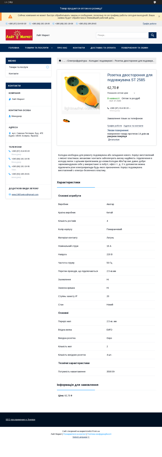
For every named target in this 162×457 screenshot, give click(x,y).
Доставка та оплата (103, 48)
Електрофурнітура (77, 61)
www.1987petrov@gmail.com (25, 194)
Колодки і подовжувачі (100, 61)
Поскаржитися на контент (74, 434)
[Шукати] (152, 35)
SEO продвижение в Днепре (20, 419)
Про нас (62, 48)
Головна (14, 48)
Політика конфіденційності (99, 434)
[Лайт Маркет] (19, 39)
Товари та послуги (36, 48)
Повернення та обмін (134, 48)
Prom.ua (96, 431)
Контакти (79, 48)
